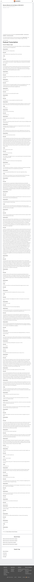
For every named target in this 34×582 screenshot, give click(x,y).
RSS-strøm (28, 577)
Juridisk (15, 577)
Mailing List (12, 571)
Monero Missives (9, 531)
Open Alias (26, 569)
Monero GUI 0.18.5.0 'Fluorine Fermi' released (10, 544)
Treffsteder (12, 570)
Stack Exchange (20, 570)
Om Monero (5, 569)
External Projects (14, 531)
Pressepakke (27, 571)
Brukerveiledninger (6, 572)
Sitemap (24, 577)
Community (5, 553)
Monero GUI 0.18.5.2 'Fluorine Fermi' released (10, 538)
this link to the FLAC (10, 35)
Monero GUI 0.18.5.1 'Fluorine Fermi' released (10, 540)
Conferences (5, 554)
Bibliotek (5, 573)
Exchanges (4, 556)
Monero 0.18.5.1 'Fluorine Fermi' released (9, 542)
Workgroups (12, 569)
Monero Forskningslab (28, 570)
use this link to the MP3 (19, 34)
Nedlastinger (5, 574)
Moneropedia (6, 570)
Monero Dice (25, 37)
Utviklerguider (6, 571)
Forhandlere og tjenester (21, 569)
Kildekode (19, 577)
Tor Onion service (10, 577)
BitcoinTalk (19, 571)
